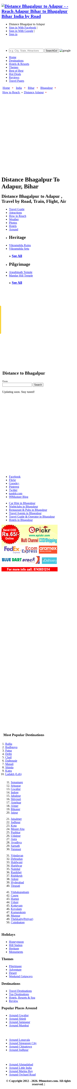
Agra (14, 839)
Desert (13, 973)
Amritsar (16, 802)
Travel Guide (16, 209)
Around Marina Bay (21, 1071)
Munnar (15, 915)
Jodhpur (15, 822)
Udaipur (16, 835)
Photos (13, 222)
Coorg (14, 895)
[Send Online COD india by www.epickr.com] (29, 570)
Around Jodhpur (18, 1049)
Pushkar (15, 832)
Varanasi (16, 849)
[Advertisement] (38, 132)
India (19, 87)
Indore (15, 792)
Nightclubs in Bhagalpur (23, 506)
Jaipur (14, 812)
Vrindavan (17, 855)
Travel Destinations (20, 990)
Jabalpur (16, 795)
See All (17, 256)
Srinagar (16, 785)
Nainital (15, 869)
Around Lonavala (19, 1039)
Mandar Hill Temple (21, 275)
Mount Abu (17, 829)
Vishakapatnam (20, 892)
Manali (9, 764)
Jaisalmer (16, 818)
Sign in (13, 34)
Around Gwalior (19, 1015)
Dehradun (17, 858)
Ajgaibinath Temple (20, 272)
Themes (13, 67)
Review (13, 1001)
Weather (14, 219)
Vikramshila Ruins (20, 245)
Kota (14, 825)
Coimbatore (18, 922)
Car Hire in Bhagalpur (22, 503)
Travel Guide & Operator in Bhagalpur (32, 516)
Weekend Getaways (21, 976)
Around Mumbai (19, 1025)
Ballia (8, 743)
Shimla (9, 767)
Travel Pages (16, 80)
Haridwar (16, 865)
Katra (8, 770)
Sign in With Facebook (22, 27)
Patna (8, 750)
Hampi (15, 898)
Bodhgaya (11, 747)
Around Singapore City (23, 1043)
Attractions (15, 212)
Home (12, 57)
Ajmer (14, 805)
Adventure (15, 969)
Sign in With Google (21, 30)
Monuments (16, 951)
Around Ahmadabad (21, 1064)
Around (13, 229)
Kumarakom (18, 912)
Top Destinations (19, 994)
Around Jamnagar (19, 1022)
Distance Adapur (34, 92)
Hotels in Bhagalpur (21, 520)
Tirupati (15, 885)
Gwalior (16, 789)
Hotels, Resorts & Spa (22, 997)
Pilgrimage (15, 966)
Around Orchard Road (22, 1074)
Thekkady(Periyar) (22, 919)
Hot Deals (15, 74)
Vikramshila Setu (19, 248)
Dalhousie (11, 760)
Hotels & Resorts (19, 64)
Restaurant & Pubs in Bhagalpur (28, 509)
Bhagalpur (46, 87)
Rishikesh (16, 875)
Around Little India (20, 1067)
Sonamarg (17, 782)
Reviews (14, 77)
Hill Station (15, 945)
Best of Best (16, 70)
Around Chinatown (20, 1046)
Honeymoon (16, 941)
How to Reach (11, 92)
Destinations (16, 60)
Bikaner (15, 809)
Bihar (31, 87)
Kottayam (16, 905)
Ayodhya (16, 842)
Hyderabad (17, 882)
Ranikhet (16, 872)
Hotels (13, 226)
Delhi (8, 754)
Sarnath (15, 845)
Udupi (14, 902)
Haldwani (16, 862)
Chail (8, 757)
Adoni (14, 879)
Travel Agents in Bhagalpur (25, 513)
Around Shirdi (17, 1018)
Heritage (14, 948)
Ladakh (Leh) (13, 774)
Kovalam (16, 908)
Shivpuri (16, 799)
